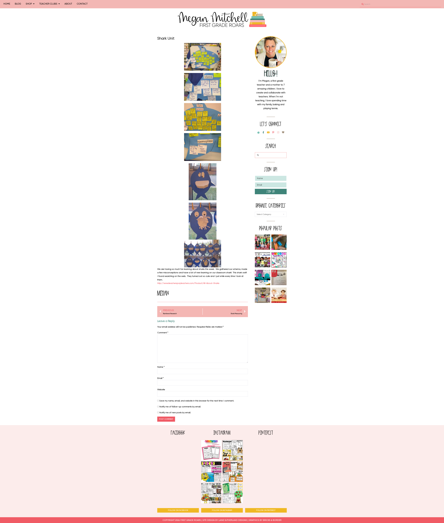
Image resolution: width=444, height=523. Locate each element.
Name (161, 367)
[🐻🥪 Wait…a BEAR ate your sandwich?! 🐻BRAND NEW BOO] (233, 450)
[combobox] (400, 4)
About (68, 3)
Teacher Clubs (48, 3)
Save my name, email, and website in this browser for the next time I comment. (196, 401)
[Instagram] (278, 132)
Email (160, 378)
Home (6, 3)
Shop (29, 3)
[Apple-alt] (258, 132)
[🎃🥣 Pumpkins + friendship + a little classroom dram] (233, 472)
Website (161, 389)
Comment (162, 332)
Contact (82, 3)
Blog (18, 3)
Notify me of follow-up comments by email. (180, 406)
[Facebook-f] (263, 132)
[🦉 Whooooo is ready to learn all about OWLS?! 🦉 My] (211, 493)
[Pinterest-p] (273, 132)
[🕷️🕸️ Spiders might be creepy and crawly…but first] (211, 472)
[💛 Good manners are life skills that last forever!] (211, 450)
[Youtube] (268, 132)
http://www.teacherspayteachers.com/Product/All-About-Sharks (188, 283)
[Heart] (283, 132)
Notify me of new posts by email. (175, 412)
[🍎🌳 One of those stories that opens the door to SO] (233, 493)
